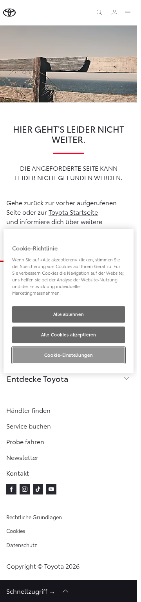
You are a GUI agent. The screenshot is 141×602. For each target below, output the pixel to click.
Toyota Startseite (73, 211)
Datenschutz (21, 544)
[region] (69, 301)
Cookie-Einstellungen (68, 355)
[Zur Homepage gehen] (9, 12)
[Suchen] (99, 12)
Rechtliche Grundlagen (34, 516)
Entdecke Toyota (38, 378)
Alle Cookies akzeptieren (68, 334)
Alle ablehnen (68, 314)
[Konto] (114, 12)
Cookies (15, 530)
